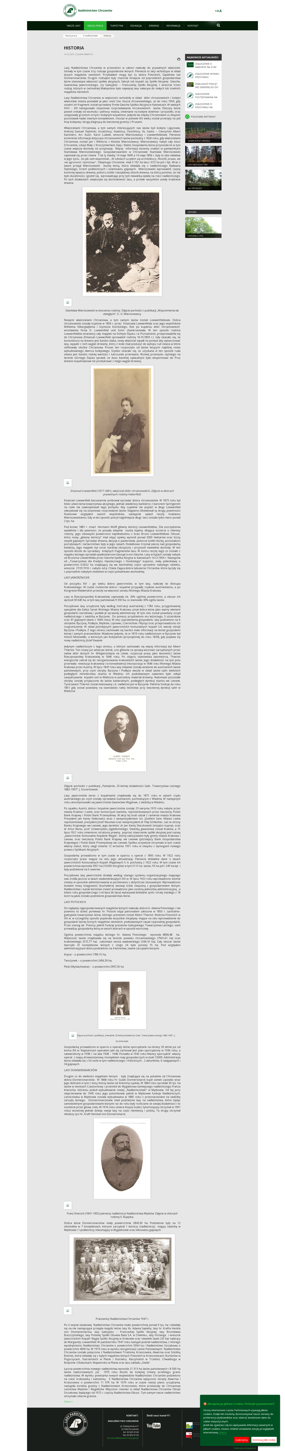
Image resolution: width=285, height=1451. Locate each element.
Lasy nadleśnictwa (198, 164)
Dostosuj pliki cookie (264, 1439)
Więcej (223, 1432)
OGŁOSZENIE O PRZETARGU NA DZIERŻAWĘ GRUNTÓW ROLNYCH (207, 109)
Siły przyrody (195, 188)
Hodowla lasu (195, 235)
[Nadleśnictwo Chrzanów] (70, 10)
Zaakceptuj (241, 1439)
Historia (107, 35)
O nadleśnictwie (90, 35)
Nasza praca (71, 35)
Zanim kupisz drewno (199, 140)
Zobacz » (68, 1401)
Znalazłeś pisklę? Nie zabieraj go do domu (206, 87)
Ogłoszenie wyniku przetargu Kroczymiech (207, 77)
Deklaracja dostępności (245, 1448)
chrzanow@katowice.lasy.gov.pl (123, 1437)
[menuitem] (73, 25)
